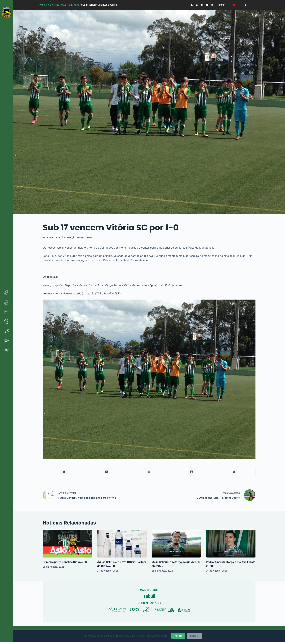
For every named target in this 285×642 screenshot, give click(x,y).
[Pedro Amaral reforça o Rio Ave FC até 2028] (230, 544)
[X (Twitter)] (197, 5)
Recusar (194, 635)
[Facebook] (192, 5)
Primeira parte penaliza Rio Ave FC (65, 562)
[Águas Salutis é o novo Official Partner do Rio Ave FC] (122, 544)
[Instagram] (202, 5)
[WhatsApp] (234, 472)
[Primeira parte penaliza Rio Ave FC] (67, 544)
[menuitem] (234, 5)
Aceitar (178, 635)
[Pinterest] (149, 472)
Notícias (61, 5)
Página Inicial (47, 5)
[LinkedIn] (212, 5)
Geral (90, 237)
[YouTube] (207, 5)
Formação (73, 5)
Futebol (81, 237)
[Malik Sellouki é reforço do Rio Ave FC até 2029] (176, 544)
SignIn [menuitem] (222, 5)
